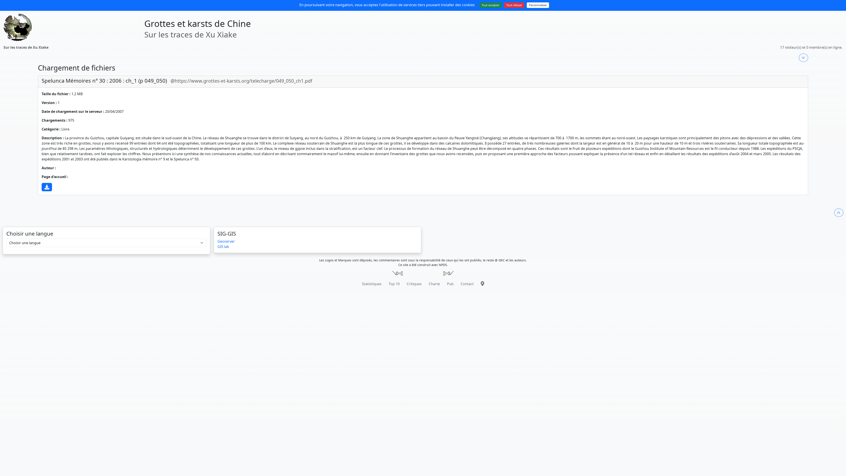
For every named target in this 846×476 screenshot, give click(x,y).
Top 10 (394, 283)
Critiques (414, 283)
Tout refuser (514, 5)
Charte (434, 283)
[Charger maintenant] (47, 187)
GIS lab (223, 246)
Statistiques (372, 283)
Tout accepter (490, 5)
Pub (450, 283)
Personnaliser (538, 5)
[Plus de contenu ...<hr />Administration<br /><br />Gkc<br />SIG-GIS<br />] (803, 58)
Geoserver (226, 241)
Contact (467, 283)
